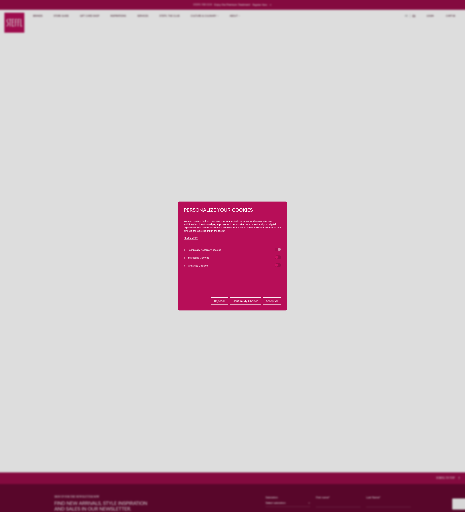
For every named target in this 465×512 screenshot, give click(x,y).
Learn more (191, 238)
